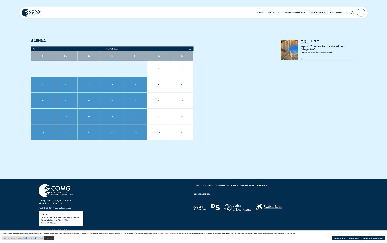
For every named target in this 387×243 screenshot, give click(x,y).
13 (112, 100)
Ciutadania (335, 12)
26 (89, 132)
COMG (259, 12)
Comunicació (317, 12)
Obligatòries (21, 238)
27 (112, 132)
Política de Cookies (163, 233)
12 (89, 100)
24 (43, 132)
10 (42, 100)
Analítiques (31, 238)
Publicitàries (40, 238)
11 (65, 100)
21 (135, 116)
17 (42, 116)
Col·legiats (273, 12)
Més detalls (48, 238)
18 (66, 116)
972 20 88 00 (48, 208)
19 (89, 116)
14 (135, 100)
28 (135, 132)
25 (66, 132)
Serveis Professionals (295, 12)
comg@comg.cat (63, 208)
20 (112, 116)
